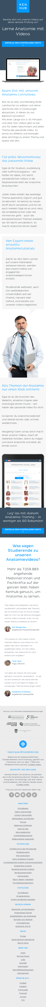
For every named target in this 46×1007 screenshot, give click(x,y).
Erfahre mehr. (34, 765)
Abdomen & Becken (23, 825)
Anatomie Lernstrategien (23, 909)
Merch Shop (23, 943)
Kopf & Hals (23, 829)
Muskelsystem (23, 852)
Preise (23, 936)
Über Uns (23, 948)
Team (22, 953)
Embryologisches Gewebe (23, 900)
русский (23, 997)
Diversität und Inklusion (23, 770)
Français (23, 993)
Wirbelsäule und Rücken (23, 819)
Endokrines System (23, 866)
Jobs (23, 960)
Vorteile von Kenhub (23, 920)
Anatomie (23, 804)
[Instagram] (23, 794)
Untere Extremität (23, 815)
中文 (23, 1000)
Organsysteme (23, 896)
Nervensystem (23, 856)
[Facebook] (11, 794)
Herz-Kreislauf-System (23, 859)
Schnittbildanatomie (23, 836)
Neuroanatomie (23, 832)
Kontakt (23, 963)
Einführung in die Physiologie (23, 849)
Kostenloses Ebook (23, 913)
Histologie (22, 888)
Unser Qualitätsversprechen (23, 752)
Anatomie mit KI (23, 926)
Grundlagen (23, 808)
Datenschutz (23, 973)
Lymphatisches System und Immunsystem (22, 863)
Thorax (23, 822)
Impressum (23, 966)
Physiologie (23, 844)
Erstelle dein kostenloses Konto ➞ (23, 44)
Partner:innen (23, 956)
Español (23, 986)
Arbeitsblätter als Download (23, 916)
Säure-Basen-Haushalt (23, 880)
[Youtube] (17, 794)
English (23, 983)
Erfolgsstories (23, 923)
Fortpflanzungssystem (23, 883)
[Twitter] (28, 794)
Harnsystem (23, 876)
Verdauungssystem (23, 873)
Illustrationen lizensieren (23, 940)
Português (23, 990)
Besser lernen (23, 904)
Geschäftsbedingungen (23, 970)
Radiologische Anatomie (23, 839)
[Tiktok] (34, 794)
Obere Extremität (23, 812)
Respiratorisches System (23, 869)
